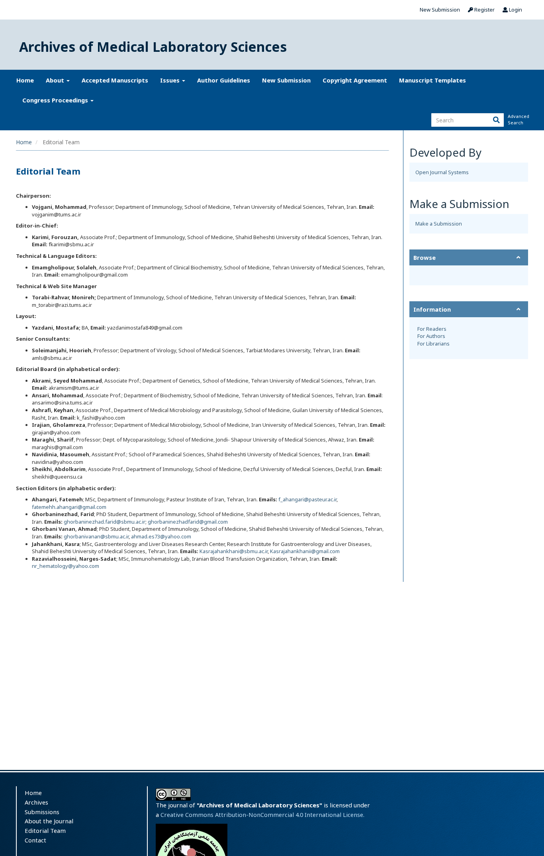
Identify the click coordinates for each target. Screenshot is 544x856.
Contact (35, 840)
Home (25, 80)
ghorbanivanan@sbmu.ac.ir (96, 536)
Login (515, 9)
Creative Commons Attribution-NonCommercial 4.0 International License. (262, 815)
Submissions (42, 812)
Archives (36, 802)
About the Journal (49, 821)
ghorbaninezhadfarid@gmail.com (188, 521)
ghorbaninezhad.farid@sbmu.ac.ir (104, 521)
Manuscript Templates (432, 80)
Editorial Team (45, 830)
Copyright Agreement (355, 80)
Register (484, 9)
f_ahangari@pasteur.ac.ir (307, 499)
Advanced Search (518, 119)
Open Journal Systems (442, 172)
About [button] (56, 80)
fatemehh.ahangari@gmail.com (69, 506)
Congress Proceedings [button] (56, 100)
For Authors (431, 336)
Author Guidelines (223, 80)
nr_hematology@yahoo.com (65, 565)
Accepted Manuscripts (115, 80)
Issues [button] (170, 80)
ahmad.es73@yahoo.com (161, 536)
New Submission (440, 9)
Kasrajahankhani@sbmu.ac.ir (234, 551)
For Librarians (433, 343)
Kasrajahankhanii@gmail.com (305, 551)
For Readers (431, 328)
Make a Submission (438, 223)
